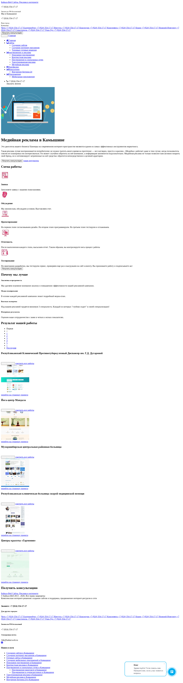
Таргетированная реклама (24, 62)
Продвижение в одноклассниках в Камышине (33, 672)
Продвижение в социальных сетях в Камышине (28, 667)
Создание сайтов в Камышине (20, 653)
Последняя (11, 348)
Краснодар (93, 28)
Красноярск (121, 28)
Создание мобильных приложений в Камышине (28, 660)
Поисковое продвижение (23, 55)
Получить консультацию (12, 33)
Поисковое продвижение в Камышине (24, 663)
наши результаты (31, 160)
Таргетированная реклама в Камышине (24, 675)
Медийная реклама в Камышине (21, 677)
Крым (147, 28)
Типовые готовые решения (24, 50)
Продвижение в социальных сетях (27, 60)
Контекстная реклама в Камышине (22, 665)
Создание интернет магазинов (26, 47)
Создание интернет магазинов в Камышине (26, 655)
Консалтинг (14, 69)
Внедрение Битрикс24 (22, 72)
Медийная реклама (20, 64)
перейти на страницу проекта (14, 395)
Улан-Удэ (58, 30)
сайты (11, 43)
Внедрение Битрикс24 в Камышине (22, 679)
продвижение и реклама (20, 52)
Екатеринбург (38, 28)
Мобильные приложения (23, 77)
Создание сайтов (19, 45)
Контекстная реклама (21, 57)
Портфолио (13, 67)
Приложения (15, 74)
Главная (12, 35)
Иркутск (66, 28)
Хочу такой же (8, 364)
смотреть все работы (24, 363)
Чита (12, 28)
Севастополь (30, 30)
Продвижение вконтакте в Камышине (29, 670)
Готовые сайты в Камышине (19, 658)
